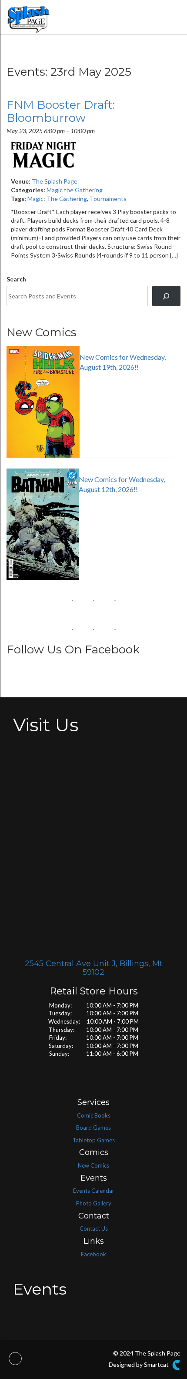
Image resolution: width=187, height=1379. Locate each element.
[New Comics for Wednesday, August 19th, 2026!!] (90, 346)
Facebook (93, 1254)
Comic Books (93, 1115)
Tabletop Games (94, 1140)
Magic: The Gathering (57, 198)
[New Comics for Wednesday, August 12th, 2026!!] (90, 468)
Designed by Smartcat (139, 1364)
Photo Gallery (93, 1203)
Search (16, 279)
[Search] (166, 296)
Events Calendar (93, 1190)
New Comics (93, 1165)
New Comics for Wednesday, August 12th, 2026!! (122, 484)
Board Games (93, 1127)
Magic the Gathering (75, 190)
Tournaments (108, 198)
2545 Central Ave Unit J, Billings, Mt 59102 (94, 968)
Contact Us (94, 1228)
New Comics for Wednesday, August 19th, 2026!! (123, 362)
